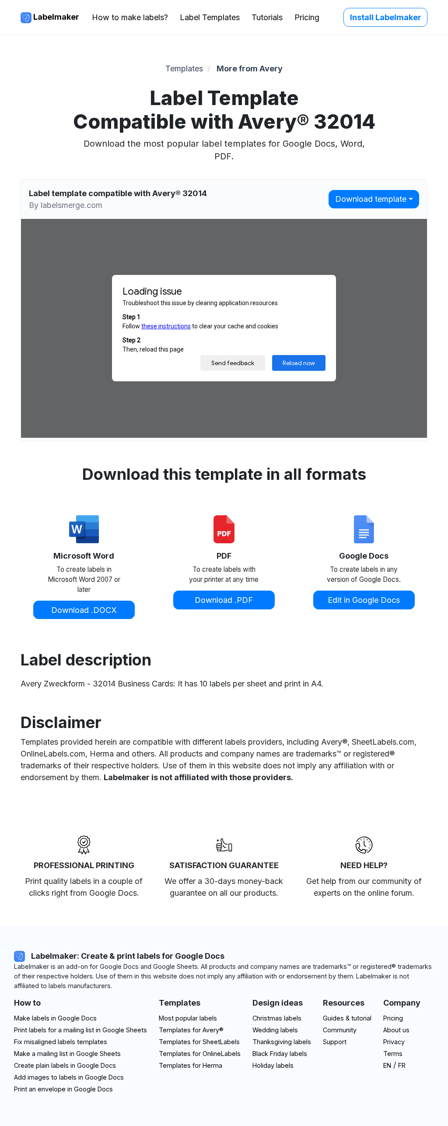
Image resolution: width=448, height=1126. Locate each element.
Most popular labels (188, 1018)
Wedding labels (275, 1030)
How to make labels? (130, 17)
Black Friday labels (279, 1053)
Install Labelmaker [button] (385, 17)
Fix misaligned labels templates (60, 1041)
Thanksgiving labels (281, 1041)
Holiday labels (273, 1065)
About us (396, 1030)
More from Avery (250, 68)
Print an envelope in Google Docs (63, 1089)
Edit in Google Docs (364, 600)
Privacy (394, 1041)
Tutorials (267, 17)
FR (402, 1065)
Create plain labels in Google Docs (65, 1065)
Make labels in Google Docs (55, 1018)
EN (387, 1065)
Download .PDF (224, 600)
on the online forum (377, 892)
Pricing (306, 17)
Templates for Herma (190, 1065)
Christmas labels (276, 1018)
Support (334, 1041)
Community (340, 1030)
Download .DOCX (84, 610)
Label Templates (210, 17)
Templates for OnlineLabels (200, 1053)
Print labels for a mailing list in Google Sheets (80, 1030)
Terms (392, 1053)
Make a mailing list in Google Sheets (67, 1053)
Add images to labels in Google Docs (69, 1077)
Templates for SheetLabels (199, 1041)
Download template (370, 199)
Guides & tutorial (347, 1018)
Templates (184, 68)
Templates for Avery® (191, 1030)
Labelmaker (55, 16)
